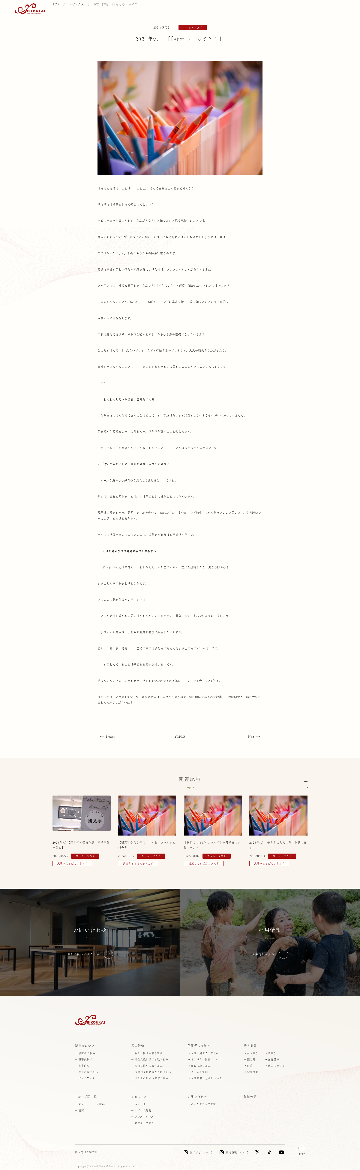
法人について (276, 1065)
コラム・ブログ (144, 1123)
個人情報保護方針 (86, 1152)
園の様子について (201, 1152)
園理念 (272, 1053)
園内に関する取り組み (149, 1065)
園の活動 (137, 1045)
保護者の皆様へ (199, 1045)
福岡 (81, 1110)
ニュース (140, 1104)
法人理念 (252, 1053)
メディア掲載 (143, 1110)
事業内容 (84, 1065)
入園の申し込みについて (206, 1078)
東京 (81, 1104)
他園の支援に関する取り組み (153, 1072)
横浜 (102, 1104)
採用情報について (237, 1152)
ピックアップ (86, 1078)
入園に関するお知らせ (205, 1053)
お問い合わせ (332, 8)
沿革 (250, 1065)
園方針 (251, 1059)
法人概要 (250, 1045)
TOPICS (180, 736)
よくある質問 (199, 1072)
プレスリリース (144, 1116)
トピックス (135, 9)
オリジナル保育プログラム (207, 1059)
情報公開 (252, 1072)
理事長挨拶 (85, 1059)
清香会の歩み (86, 1053)
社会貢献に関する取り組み (151, 1059)
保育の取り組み (88, 1072)
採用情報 (304, 8)
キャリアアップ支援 (203, 1104)
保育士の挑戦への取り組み (152, 1078)
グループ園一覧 (86, 1096)
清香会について (86, 1045)
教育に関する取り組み (149, 1053)
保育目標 (273, 1059)
